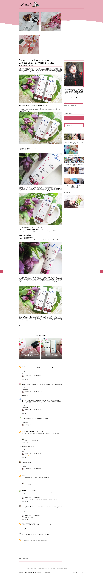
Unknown (24, 523)
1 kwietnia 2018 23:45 (37, 409)
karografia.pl (81, 572)
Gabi (23, 461)
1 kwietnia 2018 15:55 (34, 505)
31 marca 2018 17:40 (30, 475)
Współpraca (78, 3)
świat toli (24, 383)
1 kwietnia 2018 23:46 (37, 438)
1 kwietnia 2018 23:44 (37, 391)
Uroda (51, 3)
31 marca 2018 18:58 (32, 490)
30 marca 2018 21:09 (33, 366)
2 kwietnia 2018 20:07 (30, 523)
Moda (47, 3)
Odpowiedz (24, 371)
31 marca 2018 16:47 (28, 461)
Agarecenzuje (25, 446)
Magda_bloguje (25, 366)
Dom (61, 3)
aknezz (23, 532)
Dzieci (56, 3)
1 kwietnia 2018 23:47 (37, 453)
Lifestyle (42, 3)
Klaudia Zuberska (25, 505)
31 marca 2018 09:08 (39, 431)
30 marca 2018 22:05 (31, 383)
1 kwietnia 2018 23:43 (37, 375)
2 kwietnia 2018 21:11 (29, 532)
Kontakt (72, 3)
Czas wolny (66, 3)
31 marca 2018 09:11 (32, 446)
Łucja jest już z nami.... (74, 155)
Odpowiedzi (25, 373)
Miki (22, 539)
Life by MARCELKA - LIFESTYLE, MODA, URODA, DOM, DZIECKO (37, 572)
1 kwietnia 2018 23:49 (37, 497)
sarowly (23, 475)
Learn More (72, 569)
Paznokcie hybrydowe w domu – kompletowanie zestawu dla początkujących (74, 186)
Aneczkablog (24, 490)
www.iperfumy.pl (50, 317)
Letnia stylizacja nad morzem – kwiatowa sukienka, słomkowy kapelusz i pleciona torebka (74, 142)
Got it (76, 569)
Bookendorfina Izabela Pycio (28, 431)
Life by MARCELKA (28, 375)
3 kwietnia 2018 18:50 (28, 539)
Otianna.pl (24, 528)
